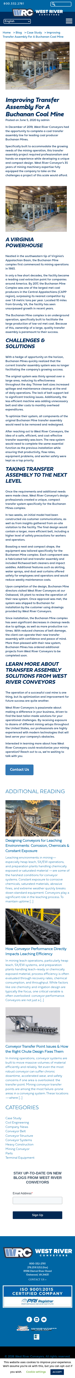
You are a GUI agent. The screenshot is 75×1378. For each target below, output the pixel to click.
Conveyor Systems (18, 1140)
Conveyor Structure (19, 1135)
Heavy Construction (19, 1144)
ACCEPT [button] (57, 1372)
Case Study (13, 1118)
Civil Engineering (17, 1122)
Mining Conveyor (17, 1149)
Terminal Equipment (19, 1157)
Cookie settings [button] (36, 1372)
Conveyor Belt (15, 1131)
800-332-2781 (37, 1263)
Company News (16, 1127)
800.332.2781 (14, 3)
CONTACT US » (37, 1279)
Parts (9, 1153)
